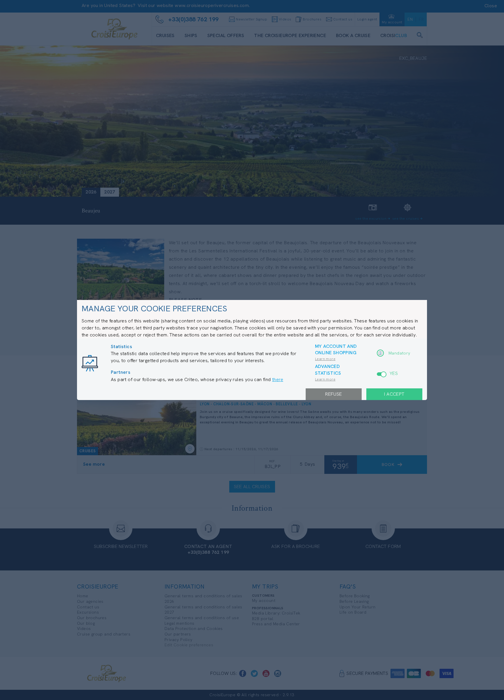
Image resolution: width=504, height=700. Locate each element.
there (277, 379)
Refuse (333, 394)
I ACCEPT (394, 394)
